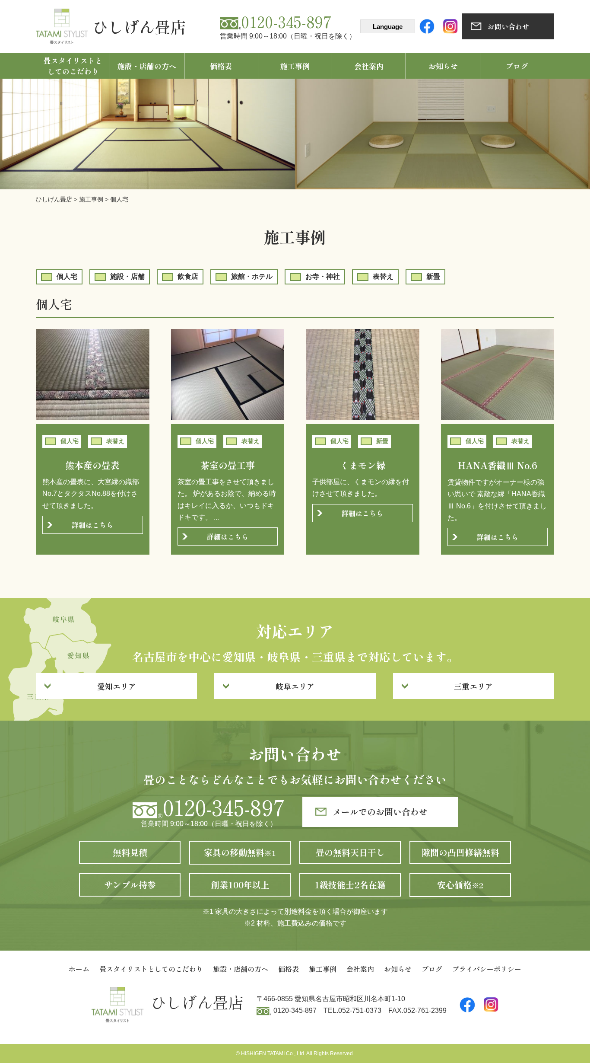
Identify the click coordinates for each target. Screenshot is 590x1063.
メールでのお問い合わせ (380, 811)
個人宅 (67, 276)
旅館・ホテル (252, 276)
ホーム (79, 969)
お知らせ (443, 66)
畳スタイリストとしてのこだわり (73, 66)
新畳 (433, 276)
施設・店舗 (127, 276)
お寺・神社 (322, 276)
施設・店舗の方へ (146, 66)
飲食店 (188, 276)
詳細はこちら (92, 525)
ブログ (517, 66)
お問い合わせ (508, 26)
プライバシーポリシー (486, 969)
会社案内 (369, 66)
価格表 (221, 66)
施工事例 (295, 66)
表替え (383, 276)
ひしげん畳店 (139, 26)
